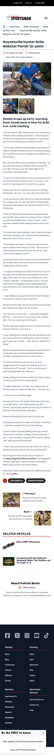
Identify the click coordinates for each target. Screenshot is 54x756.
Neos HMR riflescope (28, 542)
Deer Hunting (31, 27)
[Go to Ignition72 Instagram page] (27, 635)
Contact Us (34, 705)
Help (31, 710)
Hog (31, 670)
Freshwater (10, 665)
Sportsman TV (11, 696)
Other (32, 681)
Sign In (29, 3)
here (15, 474)
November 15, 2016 (14, 53)
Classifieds (9, 718)
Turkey (32, 675)
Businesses (9, 707)
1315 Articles (29, 588)
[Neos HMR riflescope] (8, 545)
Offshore (8, 675)
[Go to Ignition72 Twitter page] (17, 635)
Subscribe (40, 3)
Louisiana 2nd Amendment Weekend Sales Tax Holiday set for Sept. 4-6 (34, 560)
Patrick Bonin (34, 53)
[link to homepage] (18, 17)
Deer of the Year (13, 57)
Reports (8, 712)
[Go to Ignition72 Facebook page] (7, 635)
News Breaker (27, 57)
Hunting (14, 27)
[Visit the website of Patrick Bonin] (22, 600)
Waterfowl (34, 665)
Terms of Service (37, 700)
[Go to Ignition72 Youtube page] (36, 635)
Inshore (8, 670)
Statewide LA (16, 481)
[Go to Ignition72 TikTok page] (46, 635)
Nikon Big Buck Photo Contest (21, 459)
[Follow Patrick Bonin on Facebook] (26, 600)
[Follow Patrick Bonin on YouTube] (31, 600)
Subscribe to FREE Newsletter (23, 750)
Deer (32, 660)
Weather (8, 723)
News (7, 654)
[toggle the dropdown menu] (46, 18)
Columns (8, 702)
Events (8, 681)
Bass (7, 660)
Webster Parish (35, 481)
